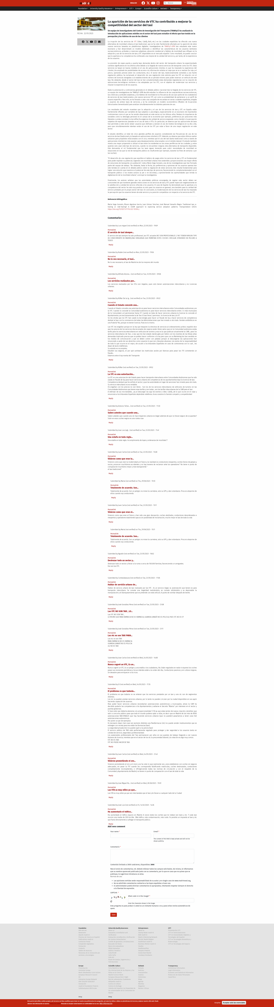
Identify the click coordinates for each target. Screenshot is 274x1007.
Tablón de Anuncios (85, 951)
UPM (174, 46)
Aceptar (217, 1003)
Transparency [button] (175, 8)
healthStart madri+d (145, 942)
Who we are (83, 930)
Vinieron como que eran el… (121, 512)
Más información (106, 1004)
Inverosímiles (142, 973)
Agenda (140, 981)
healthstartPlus (143, 948)
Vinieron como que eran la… (121, 459)
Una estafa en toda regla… (120, 437)
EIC (80, 977)
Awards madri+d (84, 935)
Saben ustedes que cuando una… (123, 413)
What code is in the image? (138, 896)
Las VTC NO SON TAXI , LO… (120, 611)
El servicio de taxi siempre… (121, 232)
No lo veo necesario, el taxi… (121, 259)
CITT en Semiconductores (176, 933)
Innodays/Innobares (145, 955)
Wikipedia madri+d (114, 981)
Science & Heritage (115, 986)
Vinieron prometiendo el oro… (122, 761)
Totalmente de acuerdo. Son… (124, 488)
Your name (114, 832)
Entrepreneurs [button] (120, 8)
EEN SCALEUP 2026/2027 (87, 981)
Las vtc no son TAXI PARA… (120, 635)
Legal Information (174, 970)
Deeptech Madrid (144, 951)
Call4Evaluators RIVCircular (88, 988)
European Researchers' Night (118, 977)
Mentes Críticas (143, 988)
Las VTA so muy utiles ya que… (122, 790)
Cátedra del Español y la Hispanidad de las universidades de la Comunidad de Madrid (121, 990)
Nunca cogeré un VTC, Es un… (121, 664)
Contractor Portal (84, 942)
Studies (140, 946)
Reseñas (141, 984)
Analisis (141, 975)
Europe (81, 966)
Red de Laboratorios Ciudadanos (119, 979)
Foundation (82, 928)
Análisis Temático (114, 951)
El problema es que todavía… (121, 691)
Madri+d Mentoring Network (147, 937)
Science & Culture (114, 984)
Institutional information (176, 968)
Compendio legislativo (86, 944)
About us (111, 930)
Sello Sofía (112, 955)
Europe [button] (138, 8)
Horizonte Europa (84, 970)
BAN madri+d (142, 935)
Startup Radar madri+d (146, 933)
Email (156, 832)
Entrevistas (142, 977)
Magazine (141, 986)
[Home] (85, 3)
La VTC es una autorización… (121, 374)
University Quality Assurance (118, 928)
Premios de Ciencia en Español (89, 937)
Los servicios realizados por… (121, 281)
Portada (141, 968)
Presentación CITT (174, 930)
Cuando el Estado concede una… (123, 305)
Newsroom (82, 933)
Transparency (173, 966)
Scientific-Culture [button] (150, 8)
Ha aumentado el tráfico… (120, 812)
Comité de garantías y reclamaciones (121, 942)
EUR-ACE (111, 957)
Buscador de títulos (115, 944)
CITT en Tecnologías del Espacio (179, 944)
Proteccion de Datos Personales (179, 975)
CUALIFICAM (112, 953)
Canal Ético (172, 977)
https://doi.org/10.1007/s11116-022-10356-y (123, 209)
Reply (111, 245)
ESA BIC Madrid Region (146, 939)
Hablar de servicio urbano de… (122, 584)
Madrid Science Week (115, 975)
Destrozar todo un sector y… (121, 560)
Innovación (82, 984)
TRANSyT (167, 46)
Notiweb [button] (163, 8)
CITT (169, 928)
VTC (135, 42)
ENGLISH (133, 3)
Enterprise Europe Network (88, 979)
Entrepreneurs (143, 928)
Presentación (83, 968)
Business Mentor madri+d (147, 944)
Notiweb (141, 966)
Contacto (82, 948)
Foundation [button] (82, 8)
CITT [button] (130, 8)
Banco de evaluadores (116, 946)
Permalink (112, 230)
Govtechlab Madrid (144, 953)
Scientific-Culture (114, 966)
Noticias (141, 970)
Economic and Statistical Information (181, 973)
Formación (82, 946)
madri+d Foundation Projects (88, 986)
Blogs (140, 979)
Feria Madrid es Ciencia (116, 968)
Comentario (114, 847)
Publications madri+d (86, 939)
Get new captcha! (111, 901)
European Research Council (88, 975)
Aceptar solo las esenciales (234, 1003)
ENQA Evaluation (114, 948)
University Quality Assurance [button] (101, 8)
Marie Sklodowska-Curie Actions (90, 973)
